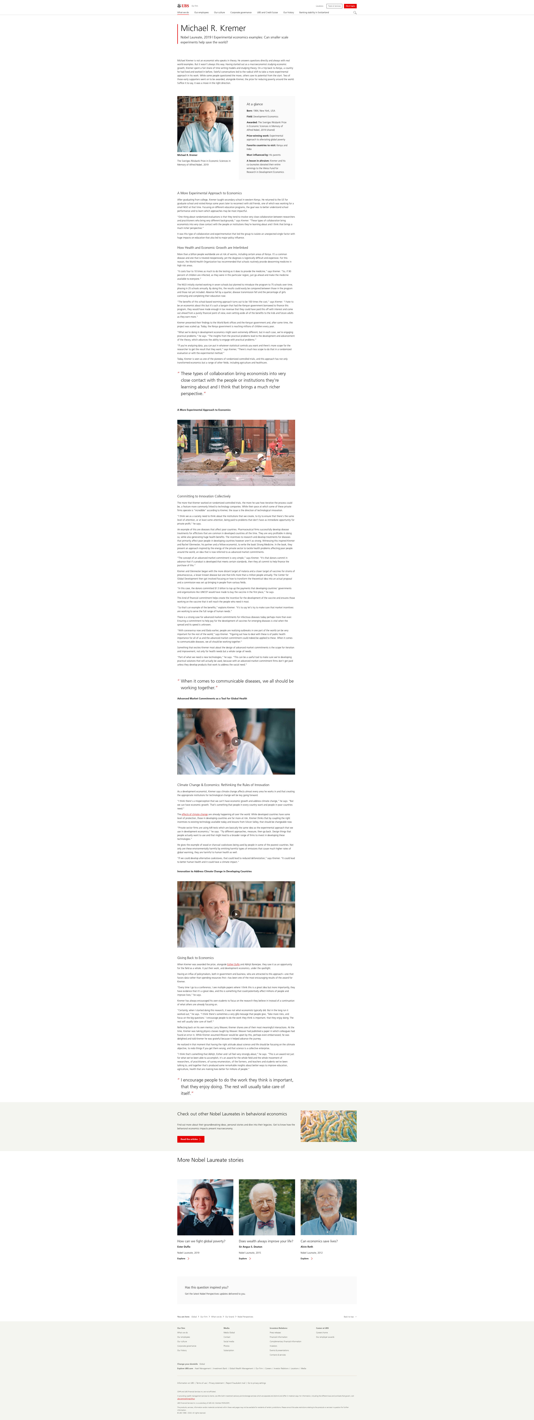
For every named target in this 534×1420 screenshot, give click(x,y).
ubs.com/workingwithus (186, 1399)
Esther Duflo (233, 964)
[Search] (355, 12)
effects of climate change (195, 814)
